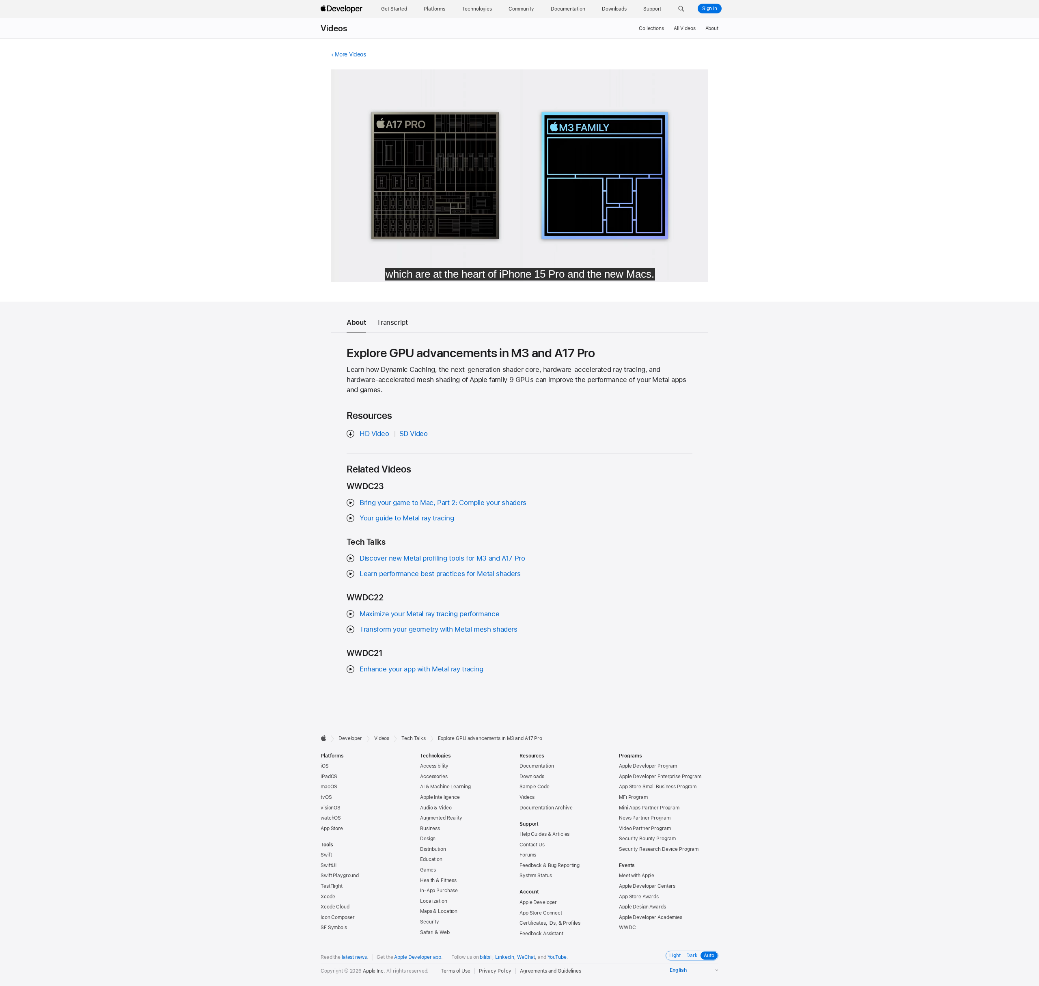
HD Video (374, 433)
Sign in (709, 8)
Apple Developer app (417, 957)
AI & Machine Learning (445, 787)
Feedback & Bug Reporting (550, 865)
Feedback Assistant (541, 933)
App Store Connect (541, 913)
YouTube (557, 957)
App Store (332, 828)
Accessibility (434, 766)
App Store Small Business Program (657, 787)
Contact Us (532, 845)
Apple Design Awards (642, 907)
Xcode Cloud (335, 907)
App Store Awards (639, 897)
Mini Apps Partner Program (649, 808)
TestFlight (332, 886)
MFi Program (633, 797)
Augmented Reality (441, 818)
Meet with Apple (636, 875)
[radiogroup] (692, 955)
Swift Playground (340, 875)
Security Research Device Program (658, 849)
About (711, 28)
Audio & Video (435, 808)
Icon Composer (337, 917)
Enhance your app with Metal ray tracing (421, 669)
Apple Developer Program (648, 766)
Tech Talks (413, 738)
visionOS (331, 808)
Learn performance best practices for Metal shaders (440, 574)
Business (430, 828)
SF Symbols (334, 927)
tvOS (326, 797)
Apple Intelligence (440, 797)
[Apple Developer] (342, 9)
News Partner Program (644, 818)
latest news (354, 957)
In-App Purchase (439, 890)
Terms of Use (455, 971)
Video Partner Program (644, 828)
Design (427, 838)
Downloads (532, 776)
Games (427, 870)
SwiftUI (328, 865)
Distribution (433, 849)
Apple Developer (538, 902)
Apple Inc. (374, 971)
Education (431, 859)
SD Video (413, 433)
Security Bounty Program (647, 838)
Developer (350, 738)
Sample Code (535, 787)
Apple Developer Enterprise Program (660, 776)
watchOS (331, 818)
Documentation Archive (546, 808)
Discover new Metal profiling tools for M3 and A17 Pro (442, 558)
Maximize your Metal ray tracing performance (429, 614)
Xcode (328, 897)
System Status (536, 875)
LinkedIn (504, 957)
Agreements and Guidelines (550, 971)
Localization (433, 901)
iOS (325, 766)
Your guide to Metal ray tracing (407, 518)
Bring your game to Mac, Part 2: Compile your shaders (443, 502)
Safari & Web (435, 932)
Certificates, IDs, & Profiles (550, 923)
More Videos (350, 54)
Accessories (434, 776)
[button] (681, 9)
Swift (326, 855)
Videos (334, 28)
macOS (329, 787)
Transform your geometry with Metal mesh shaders (438, 629)
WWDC (627, 927)
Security (429, 922)
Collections (651, 28)
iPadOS (329, 776)
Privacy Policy (495, 971)
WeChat (526, 957)
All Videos (685, 28)
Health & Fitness (438, 880)
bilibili (486, 957)
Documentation (537, 766)
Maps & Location (438, 911)
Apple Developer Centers (647, 886)
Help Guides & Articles (544, 834)
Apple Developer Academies (650, 917)
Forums (528, 855)
